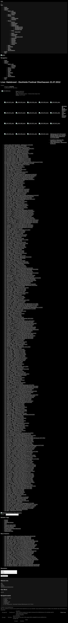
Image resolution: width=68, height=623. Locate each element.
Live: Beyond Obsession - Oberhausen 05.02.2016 (16, 287)
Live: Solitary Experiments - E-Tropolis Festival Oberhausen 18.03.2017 (21, 220)
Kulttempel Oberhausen (10, 526)
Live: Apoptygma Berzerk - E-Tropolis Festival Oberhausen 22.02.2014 (21, 387)
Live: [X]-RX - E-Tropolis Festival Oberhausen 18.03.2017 (18, 216)
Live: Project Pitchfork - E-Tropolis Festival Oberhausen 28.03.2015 (20, 323)
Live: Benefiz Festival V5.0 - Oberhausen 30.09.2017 (17, 147)
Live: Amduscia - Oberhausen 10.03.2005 (14, 489)
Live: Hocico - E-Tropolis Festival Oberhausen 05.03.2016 (18, 270)
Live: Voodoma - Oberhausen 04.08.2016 (14, 491)
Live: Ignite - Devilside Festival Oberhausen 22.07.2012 (17, 434)
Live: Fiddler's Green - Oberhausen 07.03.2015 (15, 342)
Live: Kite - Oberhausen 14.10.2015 (12, 314)
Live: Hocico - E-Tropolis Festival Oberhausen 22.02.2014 (18, 390)
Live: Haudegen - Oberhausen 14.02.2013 (14, 424)
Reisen (9, 20)
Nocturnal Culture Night (10, 525)
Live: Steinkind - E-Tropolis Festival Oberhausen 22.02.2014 (18, 401)
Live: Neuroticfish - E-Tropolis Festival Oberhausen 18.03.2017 (19, 211)
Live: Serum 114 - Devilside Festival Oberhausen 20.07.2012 (18, 481)
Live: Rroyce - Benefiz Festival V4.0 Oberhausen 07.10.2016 (18, 508)
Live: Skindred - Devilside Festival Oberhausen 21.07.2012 (18, 457)
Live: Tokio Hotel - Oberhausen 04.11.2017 (14, 167)
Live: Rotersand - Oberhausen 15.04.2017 (14, 200)
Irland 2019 (17, 32)
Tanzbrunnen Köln (8, 531)
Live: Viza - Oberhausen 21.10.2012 (13, 431)
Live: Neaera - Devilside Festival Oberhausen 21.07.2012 (18, 460)
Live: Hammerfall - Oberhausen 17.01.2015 (14, 351)
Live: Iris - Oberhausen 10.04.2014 (12, 381)
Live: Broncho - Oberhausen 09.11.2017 (13, 165)
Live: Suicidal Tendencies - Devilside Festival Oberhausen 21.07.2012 (21, 451)
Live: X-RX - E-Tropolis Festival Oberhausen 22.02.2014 (17, 399)
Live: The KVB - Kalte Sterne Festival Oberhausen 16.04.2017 (19, 196)
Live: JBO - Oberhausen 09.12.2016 (13, 237)
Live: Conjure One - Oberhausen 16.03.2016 (15, 265)
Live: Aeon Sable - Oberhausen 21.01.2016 (14, 291)
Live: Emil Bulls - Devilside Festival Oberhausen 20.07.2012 (18, 479)
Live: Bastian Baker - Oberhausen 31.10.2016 (15, 247)
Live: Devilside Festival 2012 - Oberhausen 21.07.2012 (17, 159)
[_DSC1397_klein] (32, 123)
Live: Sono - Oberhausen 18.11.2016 (13, 241)
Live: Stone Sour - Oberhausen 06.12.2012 (14, 426)
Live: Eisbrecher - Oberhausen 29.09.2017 (14, 180)
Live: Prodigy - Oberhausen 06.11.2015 (13, 309)
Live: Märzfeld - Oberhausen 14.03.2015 (14, 340)
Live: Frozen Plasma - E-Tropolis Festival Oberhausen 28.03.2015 (20, 327)
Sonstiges (13, 19)
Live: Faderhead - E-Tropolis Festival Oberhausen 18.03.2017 (19, 213)
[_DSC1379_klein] (44, 112)
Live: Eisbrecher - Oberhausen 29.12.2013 (14, 406)
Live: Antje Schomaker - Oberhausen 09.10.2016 (16, 509)
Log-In (2, 592)
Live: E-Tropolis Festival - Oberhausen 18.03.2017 (16, 151)
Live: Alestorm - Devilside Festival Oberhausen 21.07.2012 (18, 462)
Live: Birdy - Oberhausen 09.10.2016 (13, 510)
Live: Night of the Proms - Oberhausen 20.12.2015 (16, 292)
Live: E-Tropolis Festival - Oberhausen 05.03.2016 (16, 152)
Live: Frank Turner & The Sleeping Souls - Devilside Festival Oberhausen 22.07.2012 (24, 438)
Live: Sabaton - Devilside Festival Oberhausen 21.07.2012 (18, 450)
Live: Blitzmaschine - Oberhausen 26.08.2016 (15, 494)
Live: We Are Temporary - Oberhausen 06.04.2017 (16, 205)
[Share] (64, 106)
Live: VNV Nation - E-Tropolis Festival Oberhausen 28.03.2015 (19, 321)
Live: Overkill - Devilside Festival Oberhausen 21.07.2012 (18, 454)
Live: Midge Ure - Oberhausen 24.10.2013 (14, 408)
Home (5, 7)
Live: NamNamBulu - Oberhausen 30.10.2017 (15, 169)
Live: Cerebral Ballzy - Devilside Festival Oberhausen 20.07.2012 (20, 486)
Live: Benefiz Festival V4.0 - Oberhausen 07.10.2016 (17, 164)
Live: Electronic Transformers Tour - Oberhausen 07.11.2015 (18, 153)
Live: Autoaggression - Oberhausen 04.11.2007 (15, 413)
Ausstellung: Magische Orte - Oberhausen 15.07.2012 (57, 140)
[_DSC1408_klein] (21, 134)
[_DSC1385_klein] (9, 123)
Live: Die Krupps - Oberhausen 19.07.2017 (14, 183)
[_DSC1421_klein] (32, 134)
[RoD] (11, 512)
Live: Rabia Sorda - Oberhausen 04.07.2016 (15, 255)
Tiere (9, 48)
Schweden (13, 38)
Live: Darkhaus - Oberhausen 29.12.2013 (14, 404)
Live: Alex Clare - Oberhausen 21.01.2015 (14, 349)
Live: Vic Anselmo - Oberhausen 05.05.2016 (14, 258)
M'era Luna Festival (9, 527)
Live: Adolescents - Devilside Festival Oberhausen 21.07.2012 (19, 463)
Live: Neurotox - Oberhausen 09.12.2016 (14, 238)
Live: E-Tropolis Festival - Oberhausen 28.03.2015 (16, 156)
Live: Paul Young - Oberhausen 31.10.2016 (14, 245)
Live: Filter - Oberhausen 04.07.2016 (13, 254)
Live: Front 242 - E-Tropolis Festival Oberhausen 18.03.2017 (18, 210)
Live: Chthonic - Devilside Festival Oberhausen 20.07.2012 (18, 484)
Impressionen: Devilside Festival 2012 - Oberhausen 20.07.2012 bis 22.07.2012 (23, 162)
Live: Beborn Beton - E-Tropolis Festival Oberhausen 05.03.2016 (19, 279)
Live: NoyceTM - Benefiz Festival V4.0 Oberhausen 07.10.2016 (19, 507)
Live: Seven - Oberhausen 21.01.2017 (13, 228)
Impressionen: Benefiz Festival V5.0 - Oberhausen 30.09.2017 (19, 148)
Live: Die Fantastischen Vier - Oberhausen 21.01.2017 (17, 229)
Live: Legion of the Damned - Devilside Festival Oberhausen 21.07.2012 (21, 458)
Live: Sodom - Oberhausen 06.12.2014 (13, 361)
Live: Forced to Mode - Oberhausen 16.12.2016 (15, 234)
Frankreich (13, 24)
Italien (12, 33)
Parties (13, 17)
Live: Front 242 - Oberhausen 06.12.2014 (14, 364)
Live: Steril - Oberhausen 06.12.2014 (13, 365)
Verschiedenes (11, 50)
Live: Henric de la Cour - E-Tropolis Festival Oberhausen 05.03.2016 (20, 285)
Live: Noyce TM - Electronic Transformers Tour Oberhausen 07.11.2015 (21, 305)
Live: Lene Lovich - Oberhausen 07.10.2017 (14, 173)
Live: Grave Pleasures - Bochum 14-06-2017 (15, 186)
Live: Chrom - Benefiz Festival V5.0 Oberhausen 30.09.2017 (18, 178)
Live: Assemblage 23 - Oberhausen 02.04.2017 (15, 206)
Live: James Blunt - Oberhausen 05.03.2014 (14, 382)
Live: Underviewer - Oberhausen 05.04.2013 (15, 420)
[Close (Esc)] (62, 106)
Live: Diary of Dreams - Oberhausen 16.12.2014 (15, 358)
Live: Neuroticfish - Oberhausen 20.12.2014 (14, 355)
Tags (5, 52)
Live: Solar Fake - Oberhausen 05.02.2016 (14, 286)
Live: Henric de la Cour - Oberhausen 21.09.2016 (16, 498)
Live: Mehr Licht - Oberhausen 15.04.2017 (14, 202)
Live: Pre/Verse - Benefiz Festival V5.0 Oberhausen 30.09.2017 (19, 176)
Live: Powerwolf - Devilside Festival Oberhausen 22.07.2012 (18, 439)
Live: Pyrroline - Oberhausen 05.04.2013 (14, 422)
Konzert (6, 520)
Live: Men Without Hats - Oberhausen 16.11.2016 (16, 243)
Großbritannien (15, 25)
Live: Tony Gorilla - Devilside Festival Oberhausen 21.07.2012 (19, 467)
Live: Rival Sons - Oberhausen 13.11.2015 (14, 302)
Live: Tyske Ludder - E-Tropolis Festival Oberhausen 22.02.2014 (19, 396)
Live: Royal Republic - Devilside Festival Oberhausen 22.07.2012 (20, 435)
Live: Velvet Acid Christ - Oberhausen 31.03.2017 (16, 207)
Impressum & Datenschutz (7, 587)
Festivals (13, 12)
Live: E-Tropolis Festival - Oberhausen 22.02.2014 (16, 157)
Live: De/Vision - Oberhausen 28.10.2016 (14, 248)
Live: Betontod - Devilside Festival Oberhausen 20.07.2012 (18, 478)
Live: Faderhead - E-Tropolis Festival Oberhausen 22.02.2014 (19, 397)
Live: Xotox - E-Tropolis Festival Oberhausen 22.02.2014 (17, 398)
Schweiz (13, 39)
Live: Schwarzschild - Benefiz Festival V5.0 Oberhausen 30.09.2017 (20, 174)
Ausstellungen (14, 18)
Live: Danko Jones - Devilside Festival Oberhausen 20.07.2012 (19, 471)
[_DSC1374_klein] (21, 112)
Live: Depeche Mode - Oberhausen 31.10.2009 (15, 410)
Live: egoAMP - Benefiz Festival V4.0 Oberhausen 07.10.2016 (19, 503)
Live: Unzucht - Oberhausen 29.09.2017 (13, 181)
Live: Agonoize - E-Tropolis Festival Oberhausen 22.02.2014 (18, 392)
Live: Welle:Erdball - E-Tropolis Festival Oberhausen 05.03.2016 (19, 275)
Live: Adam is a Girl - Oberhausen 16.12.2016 (15, 236)
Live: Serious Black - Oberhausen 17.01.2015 (15, 354)
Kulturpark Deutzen (9, 522)
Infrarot (9, 49)
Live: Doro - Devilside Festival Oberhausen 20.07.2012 (17, 472)
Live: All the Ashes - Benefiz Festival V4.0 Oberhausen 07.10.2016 (20, 505)
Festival (6, 521)
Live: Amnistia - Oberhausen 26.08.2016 (14, 493)
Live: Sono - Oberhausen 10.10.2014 (13, 378)
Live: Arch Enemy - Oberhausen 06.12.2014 (14, 360)
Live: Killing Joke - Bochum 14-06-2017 (13, 185)
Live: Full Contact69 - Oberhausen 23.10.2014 (15, 375)
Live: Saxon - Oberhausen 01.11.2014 (13, 370)
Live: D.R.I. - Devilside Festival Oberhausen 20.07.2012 (17, 483)
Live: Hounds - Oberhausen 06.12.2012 (13, 429)
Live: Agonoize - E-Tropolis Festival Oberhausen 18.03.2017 (18, 215)
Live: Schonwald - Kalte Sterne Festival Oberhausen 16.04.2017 (19, 199)
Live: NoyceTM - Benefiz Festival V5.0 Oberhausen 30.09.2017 (19, 179)
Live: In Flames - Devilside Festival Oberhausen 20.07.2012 (18, 470)
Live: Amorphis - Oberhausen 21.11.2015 (14, 298)
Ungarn (13, 44)
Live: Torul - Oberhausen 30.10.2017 (13, 170)
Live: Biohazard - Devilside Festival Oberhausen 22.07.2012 (18, 440)
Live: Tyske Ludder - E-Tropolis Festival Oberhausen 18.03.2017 (19, 218)
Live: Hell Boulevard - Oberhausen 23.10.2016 (15, 253)
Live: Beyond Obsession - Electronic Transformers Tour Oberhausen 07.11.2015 (23, 307)
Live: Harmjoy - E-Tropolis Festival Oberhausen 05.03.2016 (18, 281)
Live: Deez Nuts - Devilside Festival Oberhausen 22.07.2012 (18, 444)
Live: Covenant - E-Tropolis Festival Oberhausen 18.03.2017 (18, 212)
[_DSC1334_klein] (21, 102)
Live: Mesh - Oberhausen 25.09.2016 (13, 502)
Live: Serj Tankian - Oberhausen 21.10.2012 (15, 430)
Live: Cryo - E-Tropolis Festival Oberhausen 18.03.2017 (17, 223)
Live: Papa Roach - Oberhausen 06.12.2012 (15, 428)
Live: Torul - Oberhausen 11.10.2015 (13, 316)
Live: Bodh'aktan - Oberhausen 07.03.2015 (14, 343)
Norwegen (13, 35)
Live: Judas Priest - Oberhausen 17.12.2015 (14, 293)
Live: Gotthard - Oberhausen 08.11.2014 (14, 367)
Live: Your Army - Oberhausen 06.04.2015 (14, 319)
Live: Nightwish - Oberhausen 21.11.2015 (14, 296)
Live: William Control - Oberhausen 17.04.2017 (15, 193)
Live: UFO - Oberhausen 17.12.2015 (13, 295)
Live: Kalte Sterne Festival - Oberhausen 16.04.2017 (16, 149)
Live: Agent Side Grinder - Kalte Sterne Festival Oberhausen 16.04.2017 (21, 195)
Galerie (6, 9)
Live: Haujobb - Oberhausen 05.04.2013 (14, 419)
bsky (2, 1)
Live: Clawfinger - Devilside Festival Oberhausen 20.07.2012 (18, 473)
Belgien (13, 22)
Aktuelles (6, 8)
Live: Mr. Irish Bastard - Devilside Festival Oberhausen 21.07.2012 (20, 465)
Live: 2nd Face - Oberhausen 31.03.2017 (14, 209)
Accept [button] (3, 617)
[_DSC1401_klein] (55, 123)
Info (1, 583)
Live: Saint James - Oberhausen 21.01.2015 (14, 350)
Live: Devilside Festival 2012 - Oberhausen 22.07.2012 (17, 158)
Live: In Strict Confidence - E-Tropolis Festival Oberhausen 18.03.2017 (21, 222)
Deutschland (14, 23)
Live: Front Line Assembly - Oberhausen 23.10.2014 (16, 374)
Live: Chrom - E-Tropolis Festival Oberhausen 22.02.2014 (18, 402)
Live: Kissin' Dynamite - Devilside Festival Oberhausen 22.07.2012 (20, 446)
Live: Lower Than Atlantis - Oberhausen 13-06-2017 (16, 190)
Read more (63, 612)
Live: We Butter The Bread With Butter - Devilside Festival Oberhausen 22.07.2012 (24, 445)
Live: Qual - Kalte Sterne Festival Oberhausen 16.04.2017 (18, 197)
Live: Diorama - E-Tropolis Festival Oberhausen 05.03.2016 (18, 271)
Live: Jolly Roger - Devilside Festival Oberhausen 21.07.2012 (19, 468)
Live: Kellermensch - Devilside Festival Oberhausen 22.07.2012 (19, 447)
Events (9, 16)
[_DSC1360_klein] (55, 102)
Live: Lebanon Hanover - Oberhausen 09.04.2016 (16, 261)
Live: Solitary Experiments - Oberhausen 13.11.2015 (16, 300)
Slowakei (13, 40)
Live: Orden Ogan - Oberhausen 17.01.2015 (14, 353)
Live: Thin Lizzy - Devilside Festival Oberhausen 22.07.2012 (18, 436)
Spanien (13, 41)
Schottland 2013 (19, 28)
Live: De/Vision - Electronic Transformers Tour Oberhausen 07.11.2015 (21, 303)
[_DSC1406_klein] (9, 134)
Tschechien (14, 43)
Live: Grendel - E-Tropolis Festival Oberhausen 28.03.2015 (18, 330)
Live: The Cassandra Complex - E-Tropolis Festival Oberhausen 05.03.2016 (22, 277)
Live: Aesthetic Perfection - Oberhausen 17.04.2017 (16, 191)
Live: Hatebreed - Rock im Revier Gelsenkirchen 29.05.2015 (18, 318)
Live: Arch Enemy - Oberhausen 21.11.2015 (14, 297)
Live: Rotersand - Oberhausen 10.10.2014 (14, 377)
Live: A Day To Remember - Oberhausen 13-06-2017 (16, 189)
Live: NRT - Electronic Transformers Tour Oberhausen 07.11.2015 (20, 308)
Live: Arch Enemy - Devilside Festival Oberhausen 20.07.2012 (19, 474)
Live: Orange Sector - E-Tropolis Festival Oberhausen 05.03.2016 (20, 284)
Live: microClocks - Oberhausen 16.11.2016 (14, 244)
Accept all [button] (4, 612)
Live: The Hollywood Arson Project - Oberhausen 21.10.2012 (18, 433)
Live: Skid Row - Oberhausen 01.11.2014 (14, 371)
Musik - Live (11, 11)
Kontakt (2, 585)
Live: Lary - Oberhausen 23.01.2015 (13, 348)
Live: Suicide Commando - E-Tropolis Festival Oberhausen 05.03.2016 (21, 269)
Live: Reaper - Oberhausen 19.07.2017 (13, 184)
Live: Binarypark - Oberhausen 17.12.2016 (14, 232)
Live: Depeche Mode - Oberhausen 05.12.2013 (15, 407)
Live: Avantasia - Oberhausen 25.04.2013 (14, 412)
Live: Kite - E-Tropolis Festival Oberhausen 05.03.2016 (17, 282)
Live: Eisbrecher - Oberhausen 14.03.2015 (14, 339)
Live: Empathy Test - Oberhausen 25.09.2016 (15, 499)
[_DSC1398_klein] (44, 123)
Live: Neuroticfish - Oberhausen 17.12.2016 (14, 231)
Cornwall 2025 (18, 29)
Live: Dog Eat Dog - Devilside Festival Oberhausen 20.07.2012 (19, 482)
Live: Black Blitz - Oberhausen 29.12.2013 (14, 403)
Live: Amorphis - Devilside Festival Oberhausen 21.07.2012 (18, 452)
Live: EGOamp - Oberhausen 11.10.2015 (14, 317)
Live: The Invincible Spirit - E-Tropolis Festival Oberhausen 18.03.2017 (21, 221)
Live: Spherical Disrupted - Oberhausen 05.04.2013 (16, 423)
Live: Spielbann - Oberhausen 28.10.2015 (14, 313)
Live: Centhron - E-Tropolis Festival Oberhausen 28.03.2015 (18, 338)
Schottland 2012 (19, 27)
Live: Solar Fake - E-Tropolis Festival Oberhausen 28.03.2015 (19, 324)
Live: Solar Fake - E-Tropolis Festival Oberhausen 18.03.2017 (19, 217)
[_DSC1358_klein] (44, 102)
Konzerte (13, 13)
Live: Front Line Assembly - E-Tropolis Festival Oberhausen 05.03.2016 (21, 273)
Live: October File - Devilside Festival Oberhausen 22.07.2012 (19, 449)
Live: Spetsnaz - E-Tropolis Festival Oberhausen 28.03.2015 (18, 334)
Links (2, 584)
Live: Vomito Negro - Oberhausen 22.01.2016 (15, 290)
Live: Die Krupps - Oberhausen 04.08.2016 (14, 492)
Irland (12, 30)
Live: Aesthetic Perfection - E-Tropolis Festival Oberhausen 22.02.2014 (21, 394)
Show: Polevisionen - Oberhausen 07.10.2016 (15, 146)
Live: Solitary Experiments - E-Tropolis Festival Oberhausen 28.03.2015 (21, 329)
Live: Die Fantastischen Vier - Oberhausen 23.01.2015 (17, 346)
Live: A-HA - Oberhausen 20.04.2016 (13, 259)
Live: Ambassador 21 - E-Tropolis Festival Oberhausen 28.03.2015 (20, 333)
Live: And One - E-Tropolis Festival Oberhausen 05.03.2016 (18, 268)
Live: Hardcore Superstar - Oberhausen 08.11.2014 (16, 369)
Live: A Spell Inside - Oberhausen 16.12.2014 (15, 359)
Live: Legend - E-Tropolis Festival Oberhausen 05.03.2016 (18, 274)
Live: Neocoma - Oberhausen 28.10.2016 (14, 250)
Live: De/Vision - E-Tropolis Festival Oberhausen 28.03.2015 (18, 322)
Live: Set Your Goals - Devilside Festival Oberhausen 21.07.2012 (19, 455)
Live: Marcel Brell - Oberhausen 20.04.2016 (14, 260)
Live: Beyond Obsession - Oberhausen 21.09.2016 (16, 497)
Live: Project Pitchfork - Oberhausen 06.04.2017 (15, 204)
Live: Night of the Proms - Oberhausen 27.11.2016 (16, 239)
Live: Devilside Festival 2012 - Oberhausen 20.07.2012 (17, 160)
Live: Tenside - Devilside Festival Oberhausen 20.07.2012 (18, 488)
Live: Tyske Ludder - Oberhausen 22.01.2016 (15, 289)
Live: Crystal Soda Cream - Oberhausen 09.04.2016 (16, 263)
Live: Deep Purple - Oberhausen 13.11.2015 (15, 301)
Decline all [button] (12, 612)
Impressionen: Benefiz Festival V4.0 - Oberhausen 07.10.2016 (19, 163)
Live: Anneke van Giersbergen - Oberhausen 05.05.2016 (17, 257)
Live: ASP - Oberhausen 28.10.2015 (13, 312)
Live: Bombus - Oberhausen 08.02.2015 (13, 345)
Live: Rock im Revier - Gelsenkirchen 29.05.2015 (16, 154)
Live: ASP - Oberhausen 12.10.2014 (13, 376)
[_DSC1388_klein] (21, 123)
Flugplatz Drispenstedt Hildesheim (12, 528)
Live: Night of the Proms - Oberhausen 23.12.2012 (16, 425)
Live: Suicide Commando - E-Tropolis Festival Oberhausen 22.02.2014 (21, 386)
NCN (5, 523)
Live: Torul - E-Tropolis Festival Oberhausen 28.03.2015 (17, 332)
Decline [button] (10, 617)
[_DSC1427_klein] (44, 134)
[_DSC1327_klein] (9, 102)
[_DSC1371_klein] (9, 112)
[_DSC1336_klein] (32, 102)
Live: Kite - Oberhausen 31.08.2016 (12, 495)
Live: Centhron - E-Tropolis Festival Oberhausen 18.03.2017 (18, 225)
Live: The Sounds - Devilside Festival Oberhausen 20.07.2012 (19, 476)
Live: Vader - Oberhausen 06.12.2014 (13, 362)
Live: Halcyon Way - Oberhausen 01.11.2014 (15, 372)
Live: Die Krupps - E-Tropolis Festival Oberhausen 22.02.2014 (19, 385)
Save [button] (26, 619)
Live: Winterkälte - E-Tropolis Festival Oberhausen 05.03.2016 (19, 276)
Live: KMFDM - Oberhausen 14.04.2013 (13, 415)
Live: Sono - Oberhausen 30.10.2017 (13, 168)
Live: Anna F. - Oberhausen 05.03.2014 (13, 383)
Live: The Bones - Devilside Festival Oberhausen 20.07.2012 (18, 477)
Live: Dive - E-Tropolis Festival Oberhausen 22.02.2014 (17, 393)
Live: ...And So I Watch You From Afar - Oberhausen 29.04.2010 (19, 414)
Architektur (10, 46)
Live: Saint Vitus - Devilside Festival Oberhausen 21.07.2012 (18, 461)
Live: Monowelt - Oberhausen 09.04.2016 (14, 264)
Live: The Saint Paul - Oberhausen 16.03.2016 (15, 266)
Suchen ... (3, 514)
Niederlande (14, 34)
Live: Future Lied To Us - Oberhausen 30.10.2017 (16, 172)
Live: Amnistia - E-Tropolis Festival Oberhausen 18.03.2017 (18, 227)
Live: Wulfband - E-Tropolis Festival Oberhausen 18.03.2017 (18, 226)
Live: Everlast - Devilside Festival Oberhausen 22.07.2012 (18, 442)
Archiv (5, 51)
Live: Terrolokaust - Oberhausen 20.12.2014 (14, 356)
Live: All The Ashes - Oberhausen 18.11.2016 (15, 242)
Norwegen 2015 (19, 36)
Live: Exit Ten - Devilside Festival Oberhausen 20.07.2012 (18, 487)
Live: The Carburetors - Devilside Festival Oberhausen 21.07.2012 (20, 456)
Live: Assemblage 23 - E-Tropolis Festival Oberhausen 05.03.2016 (20, 280)
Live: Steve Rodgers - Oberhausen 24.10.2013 (15, 409)
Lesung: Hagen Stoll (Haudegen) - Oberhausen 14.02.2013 (18, 144)
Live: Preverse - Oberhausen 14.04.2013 (14, 417)
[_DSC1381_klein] (55, 112)
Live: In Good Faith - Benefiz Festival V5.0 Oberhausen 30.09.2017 (20, 175)
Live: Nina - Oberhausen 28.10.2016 (13, 249)
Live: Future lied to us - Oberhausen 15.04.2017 (15, 201)
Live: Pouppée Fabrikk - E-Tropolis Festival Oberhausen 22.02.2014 (20, 391)
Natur (9, 45)
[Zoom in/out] (62, 107)
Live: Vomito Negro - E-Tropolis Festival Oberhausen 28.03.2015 (19, 335)
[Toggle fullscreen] (66, 106)
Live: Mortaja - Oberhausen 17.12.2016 (13, 233)
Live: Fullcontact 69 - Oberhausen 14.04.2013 (15, 418)
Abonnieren (4, 576)
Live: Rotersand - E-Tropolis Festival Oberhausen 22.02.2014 (19, 388)
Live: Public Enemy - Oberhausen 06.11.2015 (15, 311)
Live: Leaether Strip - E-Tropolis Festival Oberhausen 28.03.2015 (20, 328)
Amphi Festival (7, 529)
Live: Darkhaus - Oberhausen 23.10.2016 (14, 252)
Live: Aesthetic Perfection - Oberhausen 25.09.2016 (16, 500)
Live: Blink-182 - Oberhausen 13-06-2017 (14, 188)
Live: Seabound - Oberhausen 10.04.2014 (14, 380)
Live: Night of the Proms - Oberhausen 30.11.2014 (16, 366)
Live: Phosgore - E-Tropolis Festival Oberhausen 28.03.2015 (18, 337)
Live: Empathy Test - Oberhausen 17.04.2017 (15, 194)
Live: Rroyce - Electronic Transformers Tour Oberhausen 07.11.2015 (20, 306)
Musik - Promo (11, 14)
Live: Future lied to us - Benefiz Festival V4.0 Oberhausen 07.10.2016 (21, 504)
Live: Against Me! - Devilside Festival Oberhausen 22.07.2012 (19, 441)
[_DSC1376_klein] (32, 112)
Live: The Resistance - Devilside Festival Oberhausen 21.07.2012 (20, 466)
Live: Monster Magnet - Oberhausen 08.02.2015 (15, 344)
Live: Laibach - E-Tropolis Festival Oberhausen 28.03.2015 (18, 325)
